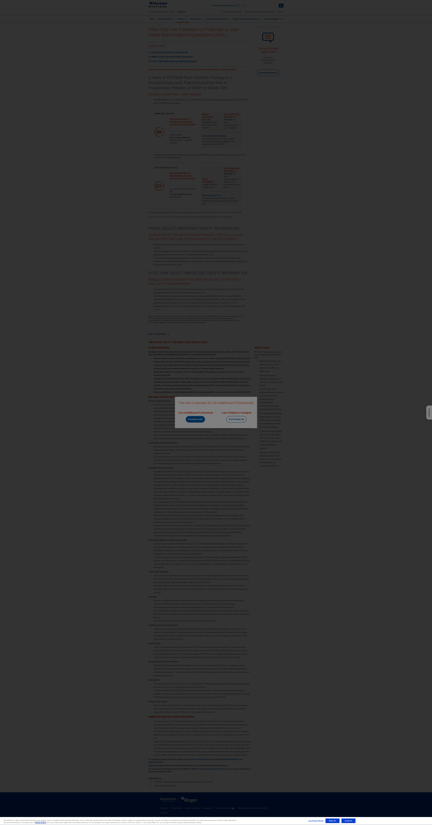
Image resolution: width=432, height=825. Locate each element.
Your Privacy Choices (316, 821)
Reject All (332, 821)
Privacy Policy (41, 822)
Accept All (348, 821)
